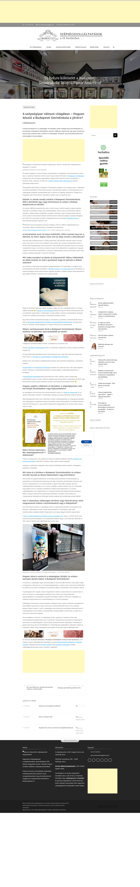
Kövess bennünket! (70, 740)
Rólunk (49, 47)
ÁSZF (52, 805)
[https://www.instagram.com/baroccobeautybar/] (96, 289)
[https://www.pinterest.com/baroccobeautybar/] (109, 289)
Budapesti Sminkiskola (76, 176)
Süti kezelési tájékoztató (54, 453)
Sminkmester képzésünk (42, 367)
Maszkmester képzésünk (32, 376)
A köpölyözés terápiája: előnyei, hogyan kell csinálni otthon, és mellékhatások (107, 314)
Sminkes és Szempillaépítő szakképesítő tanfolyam (50, 357)
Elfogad (86, 442)
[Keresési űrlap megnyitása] (113, 47)
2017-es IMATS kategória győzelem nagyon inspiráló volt (43, 516)
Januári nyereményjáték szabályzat (50, 706)
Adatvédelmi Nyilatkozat (30, 805)
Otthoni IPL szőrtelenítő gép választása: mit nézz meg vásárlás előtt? (107, 362)
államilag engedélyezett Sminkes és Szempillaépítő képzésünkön (50, 322)
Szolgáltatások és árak (63, 47)
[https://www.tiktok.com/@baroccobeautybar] (114, 289)
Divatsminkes (27, 367)
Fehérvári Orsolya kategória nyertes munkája (34, 230)
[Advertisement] (70, 11)
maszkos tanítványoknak (45, 310)
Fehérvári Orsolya (73, 218)
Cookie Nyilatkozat (44, 805)
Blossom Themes (47, 810)
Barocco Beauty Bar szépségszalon (61, 181)
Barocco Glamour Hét (45, 717)
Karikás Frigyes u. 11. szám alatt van (61, 269)
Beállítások (86, 445)
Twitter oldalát (46, 645)
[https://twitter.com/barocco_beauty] (105, 289)
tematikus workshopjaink (36, 348)
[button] (25, 291)
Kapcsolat (106, 47)
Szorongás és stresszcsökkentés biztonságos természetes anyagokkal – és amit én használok (106, 407)
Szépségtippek (94, 47)
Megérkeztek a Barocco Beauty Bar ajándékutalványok (56, 728)
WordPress (63, 810)
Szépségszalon (69, 74)
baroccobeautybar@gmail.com (46, 24)
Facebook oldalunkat (62, 645)
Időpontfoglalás (80, 47)
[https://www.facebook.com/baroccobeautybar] (92, 289)
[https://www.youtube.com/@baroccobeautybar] (100, 289)
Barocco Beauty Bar (70, 392)
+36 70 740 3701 (29, 24)
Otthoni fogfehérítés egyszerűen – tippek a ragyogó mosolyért (105, 394)
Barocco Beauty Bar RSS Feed (100, 428)
